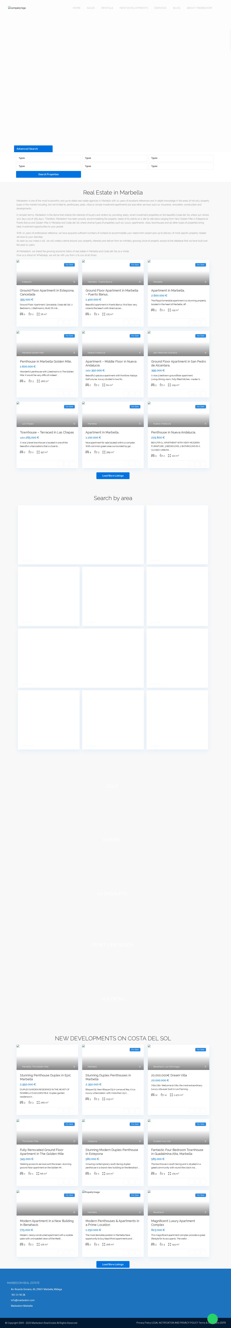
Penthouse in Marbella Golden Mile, (46, 361)
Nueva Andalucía (96, 352)
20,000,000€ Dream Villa (169, 1075)
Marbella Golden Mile (33, 352)
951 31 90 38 (18, 1295)
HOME (76, 7)
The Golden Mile (40, 1066)
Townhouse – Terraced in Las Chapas (47, 432)
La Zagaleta (94, 572)
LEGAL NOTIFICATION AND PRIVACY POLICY (175, 1322)
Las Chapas (27, 423)
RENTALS (107, 7)
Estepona (26, 282)
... (59, 308)
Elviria (154, 510)
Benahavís (28, 510)
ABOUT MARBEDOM (199, 7)
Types (22, 158)
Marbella (157, 282)
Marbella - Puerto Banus (100, 282)
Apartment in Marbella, (168, 290)
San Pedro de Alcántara (165, 352)
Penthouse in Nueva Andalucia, (173, 432)
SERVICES (160, 7)
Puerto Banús (95, 695)
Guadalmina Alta (161, 1141)
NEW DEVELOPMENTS (134, 7)
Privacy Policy (143, 1322)
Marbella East (160, 572)
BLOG (176, 7)
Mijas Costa (158, 634)
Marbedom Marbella (22, 1305)
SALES (91, 7)
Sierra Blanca (159, 695)
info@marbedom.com (23, 1300)
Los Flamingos (172, 1066)
